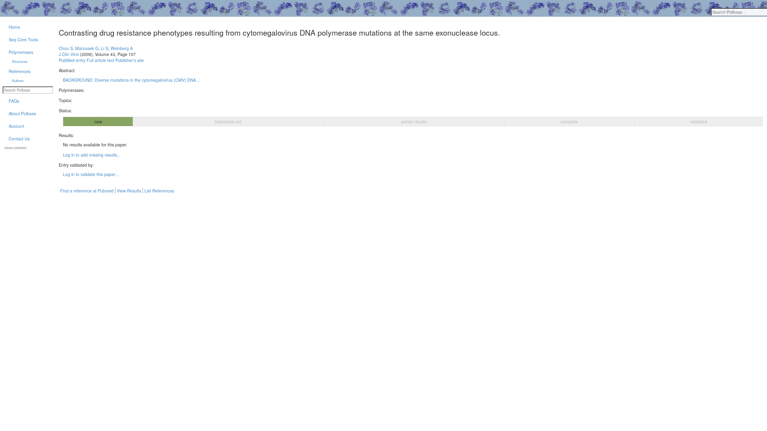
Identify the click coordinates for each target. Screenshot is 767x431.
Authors (18, 80)
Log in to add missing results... (92, 155)
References (20, 71)
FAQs (14, 101)
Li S (104, 48)
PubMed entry (72, 60)
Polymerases (21, 52)
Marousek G (87, 48)
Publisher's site (129, 60)
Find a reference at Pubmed (87, 191)
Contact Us (19, 139)
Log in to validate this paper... (91, 174)
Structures (20, 61)
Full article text (100, 60)
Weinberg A (122, 48)
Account (16, 126)
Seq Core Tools (23, 40)
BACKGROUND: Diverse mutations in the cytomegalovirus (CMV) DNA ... (132, 80)
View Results (129, 191)
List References (159, 191)
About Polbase (22, 113)
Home (14, 27)
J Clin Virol (69, 54)
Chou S (66, 48)
